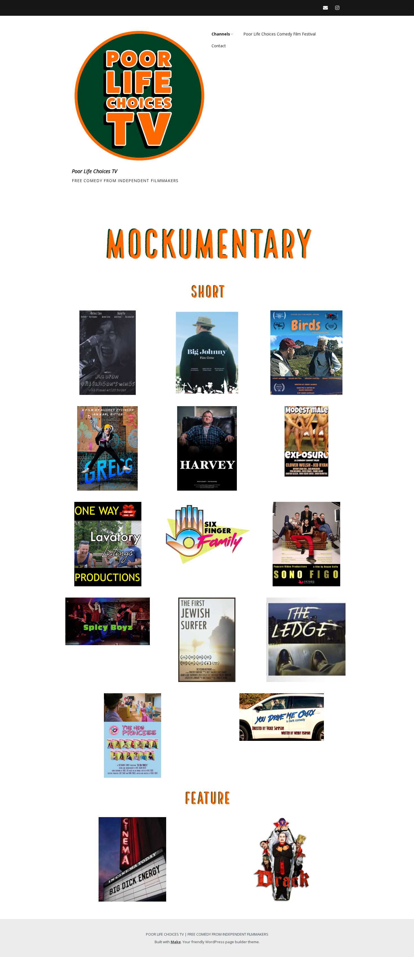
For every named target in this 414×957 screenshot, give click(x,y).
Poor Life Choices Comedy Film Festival (279, 34)
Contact (219, 45)
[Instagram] (337, 7)
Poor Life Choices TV (94, 171)
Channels (221, 34)
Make (176, 941)
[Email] (326, 7)
